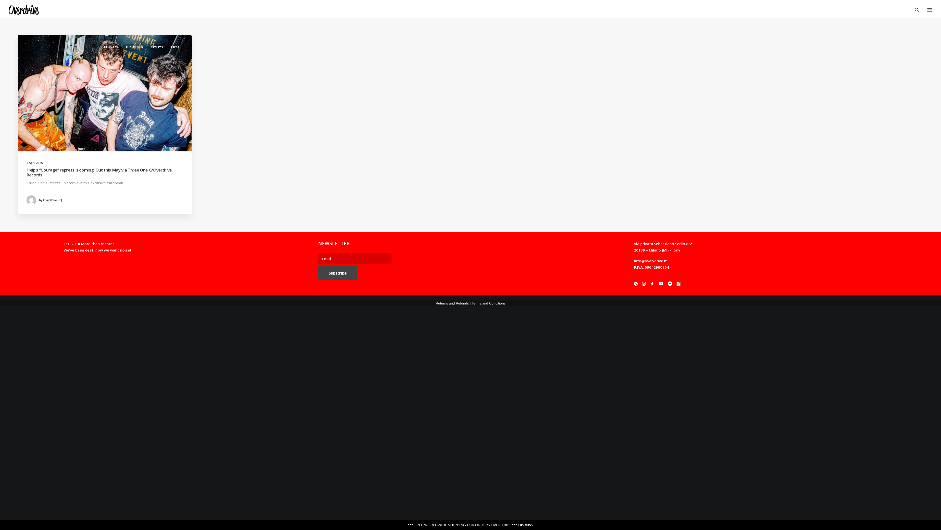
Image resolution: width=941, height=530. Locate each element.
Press (175, 47)
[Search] (914, 10)
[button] (929, 10)
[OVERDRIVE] (24, 10)
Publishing (134, 47)
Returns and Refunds (452, 303)
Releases (111, 47)
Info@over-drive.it (650, 260)
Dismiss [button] (525, 524)
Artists (156, 47)
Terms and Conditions (489, 303)
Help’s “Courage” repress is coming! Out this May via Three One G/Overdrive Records (99, 172)
